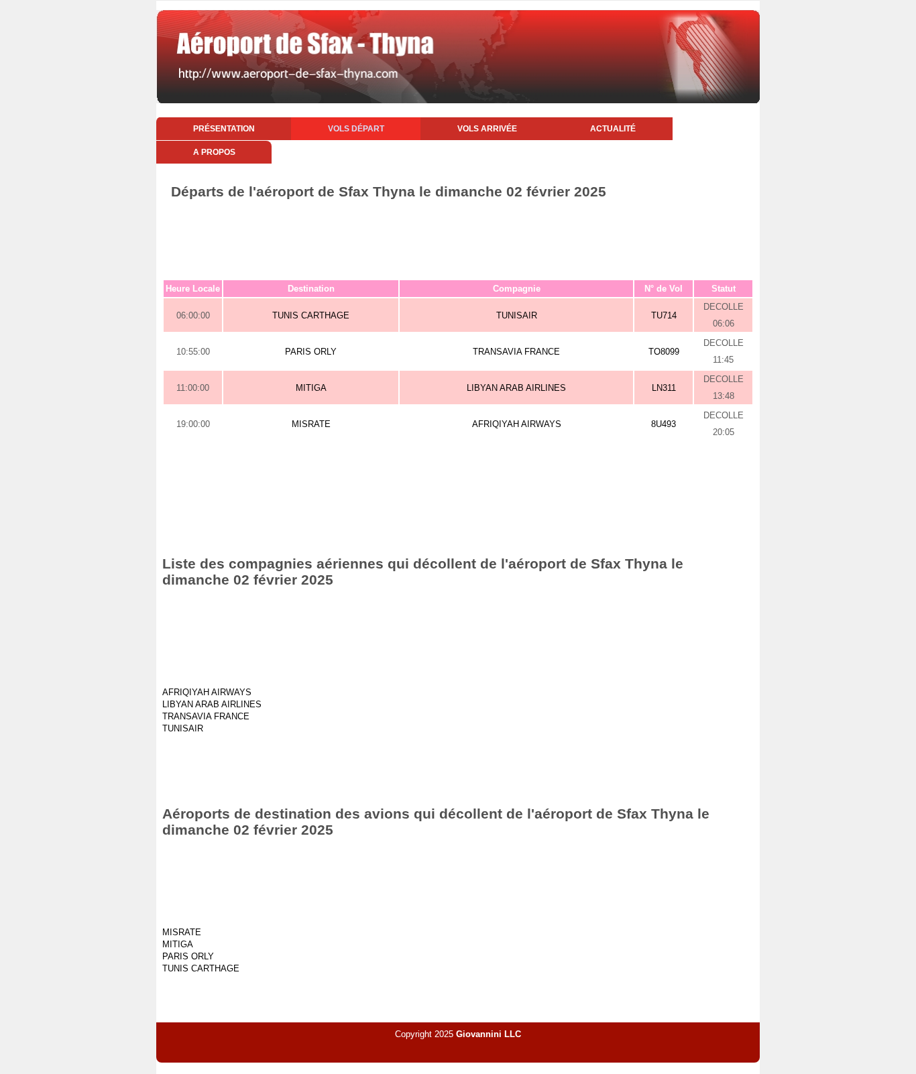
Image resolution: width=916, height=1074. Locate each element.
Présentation (224, 128)
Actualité (613, 128)
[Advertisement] (458, 236)
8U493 (663, 424)
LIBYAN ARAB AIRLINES (516, 388)
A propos (214, 152)
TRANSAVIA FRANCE (516, 352)
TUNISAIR (516, 315)
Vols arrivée (487, 128)
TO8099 (663, 352)
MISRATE (311, 424)
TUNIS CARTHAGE (310, 315)
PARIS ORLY (311, 352)
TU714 (664, 315)
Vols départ (356, 128)
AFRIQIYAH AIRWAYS (516, 424)
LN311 (664, 388)
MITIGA (311, 388)
